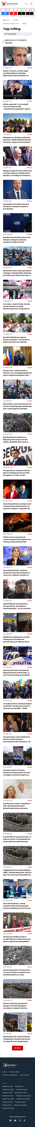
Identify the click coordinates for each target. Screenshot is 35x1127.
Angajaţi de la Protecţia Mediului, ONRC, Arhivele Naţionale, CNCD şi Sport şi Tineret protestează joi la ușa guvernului (17, 873)
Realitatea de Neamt (22, 1089)
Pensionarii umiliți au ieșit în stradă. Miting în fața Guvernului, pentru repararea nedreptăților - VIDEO (17, 940)
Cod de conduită (24, 1075)
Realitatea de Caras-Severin (23, 1096)
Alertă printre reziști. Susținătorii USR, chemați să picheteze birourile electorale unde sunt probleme (16, 807)
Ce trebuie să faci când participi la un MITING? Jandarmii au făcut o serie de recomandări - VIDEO (17, 706)
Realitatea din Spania (8, 1108)
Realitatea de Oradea (8, 1096)
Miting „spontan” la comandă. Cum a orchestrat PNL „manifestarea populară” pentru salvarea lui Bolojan (16, 107)
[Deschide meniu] (31, 3)
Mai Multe (17, 1048)
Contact (4, 1072)
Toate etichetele (11, 34)
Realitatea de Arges (20, 1102)
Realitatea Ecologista (8, 1089)
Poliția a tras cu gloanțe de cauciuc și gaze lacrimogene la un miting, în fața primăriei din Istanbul (17, 540)
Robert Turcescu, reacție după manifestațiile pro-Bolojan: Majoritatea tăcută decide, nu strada (15, 74)
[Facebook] (5, 13)
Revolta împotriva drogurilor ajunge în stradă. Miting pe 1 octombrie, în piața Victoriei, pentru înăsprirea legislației (15, 1007)
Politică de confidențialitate (9, 1075)
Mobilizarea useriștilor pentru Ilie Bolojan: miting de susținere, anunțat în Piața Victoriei (16, 239)
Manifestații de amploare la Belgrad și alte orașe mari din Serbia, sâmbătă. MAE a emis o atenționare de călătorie (15, 440)
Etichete (15, 20)
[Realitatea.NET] (10, 4)
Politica (29, 167)
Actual (30, 68)
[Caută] (26, 4)
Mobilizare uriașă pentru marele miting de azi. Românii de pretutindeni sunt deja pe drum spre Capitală (16, 640)
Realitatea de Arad (7, 1102)
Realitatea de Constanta (23, 1099)
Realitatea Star (19, 1086)
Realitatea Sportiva (7, 1086)
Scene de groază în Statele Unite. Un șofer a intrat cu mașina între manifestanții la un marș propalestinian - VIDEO (16, 973)
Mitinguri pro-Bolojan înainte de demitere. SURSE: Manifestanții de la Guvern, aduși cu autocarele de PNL (17, 141)
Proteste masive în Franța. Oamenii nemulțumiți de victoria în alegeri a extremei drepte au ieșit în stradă (16, 773)
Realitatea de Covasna (21, 1092)
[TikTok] (29, 13)
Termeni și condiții (14, 1072)
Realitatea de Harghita (8, 1099)
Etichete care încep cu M (10, 23)
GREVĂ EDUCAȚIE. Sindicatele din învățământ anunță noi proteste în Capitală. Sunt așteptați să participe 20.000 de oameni (16, 1040)
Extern (30, 967)
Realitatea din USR (7, 1092)
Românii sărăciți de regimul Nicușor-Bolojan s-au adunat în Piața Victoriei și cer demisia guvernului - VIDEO (16, 340)
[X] (21, 13)
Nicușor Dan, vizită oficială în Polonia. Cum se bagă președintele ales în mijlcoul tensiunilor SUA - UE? (17, 374)
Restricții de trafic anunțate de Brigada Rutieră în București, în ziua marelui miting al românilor (16, 672)
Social (30, 933)
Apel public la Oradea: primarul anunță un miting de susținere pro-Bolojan (16, 206)
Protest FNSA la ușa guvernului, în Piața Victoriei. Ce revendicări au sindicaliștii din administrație (17, 839)
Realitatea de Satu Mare (20, 1105)
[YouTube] (13, 13)
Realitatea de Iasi (7, 1105)
